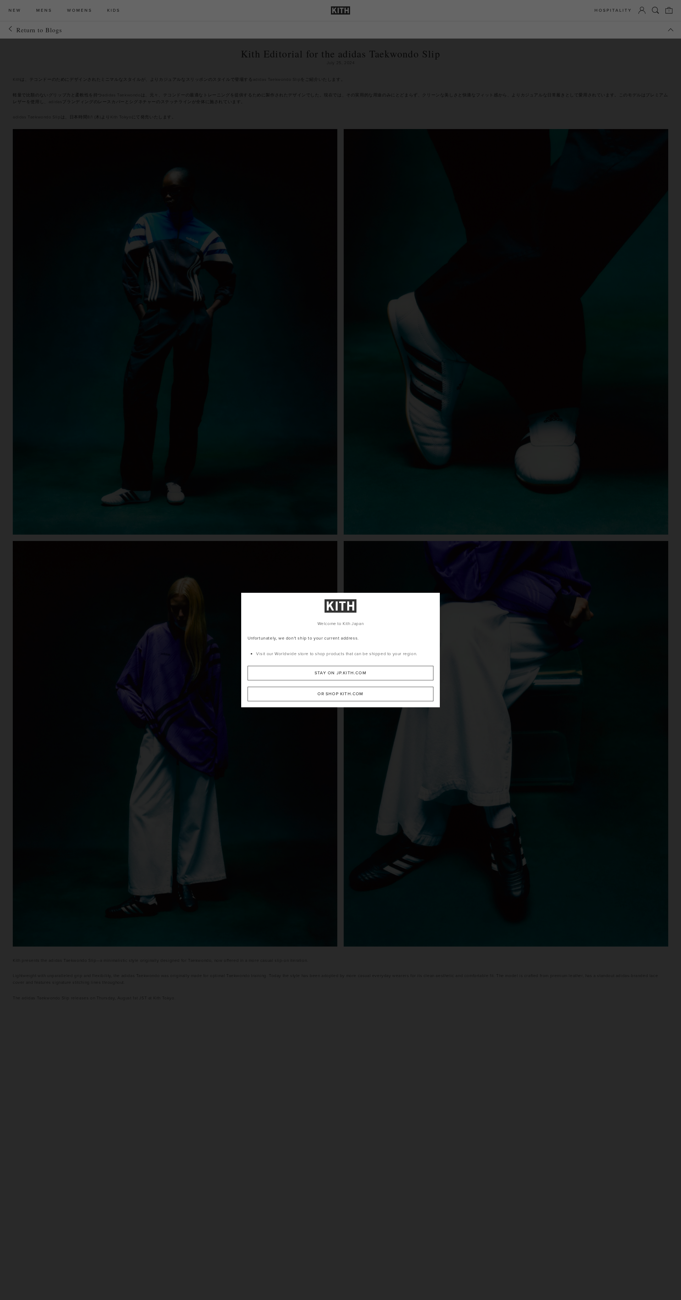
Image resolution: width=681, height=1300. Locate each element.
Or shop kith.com (340, 693)
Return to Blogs (39, 30)
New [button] (15, 10)
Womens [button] (79, 10)
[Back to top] (670, 30)
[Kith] (340, 10)
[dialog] (340, 650)
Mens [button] (44, 10)
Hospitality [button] (613, 10)
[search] (655, 10)
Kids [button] (113, 10)
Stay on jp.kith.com (340, 672)
